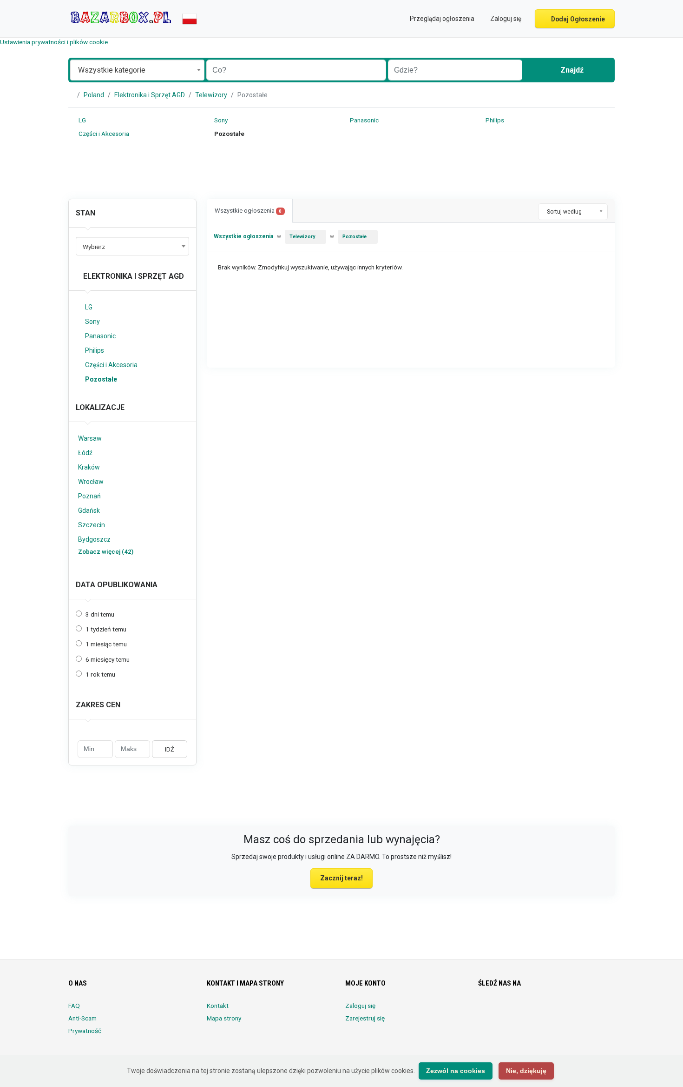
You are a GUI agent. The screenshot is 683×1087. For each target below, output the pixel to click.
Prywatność (84, 1030)
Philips (494, 120)
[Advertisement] (341, 170)
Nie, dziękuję (526, 1070)
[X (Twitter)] (497, 1011)
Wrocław (91, 481)
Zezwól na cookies (455, 1070)
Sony (220, 120)
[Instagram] (510, 1011)
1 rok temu (100, 674)
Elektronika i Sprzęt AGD (149, 95)
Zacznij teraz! (341, 878)
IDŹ (169, 749)
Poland (94, 95)
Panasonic (363, 120)
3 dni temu (99, 614)
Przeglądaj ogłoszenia (441, 18)
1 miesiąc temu (106, 644)
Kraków (89, 467)
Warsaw (90, 438)
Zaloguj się (360, 1005)
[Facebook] (484, 1011)
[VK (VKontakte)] (588, 1011)
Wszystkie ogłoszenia (248, 210)
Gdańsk (89, 510)
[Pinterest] (536, 1011)
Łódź (85, 452)
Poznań (89, 496)
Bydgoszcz (94, 539)
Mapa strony (224, 1018)
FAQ (74, 1005)
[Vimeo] (575, 1011)
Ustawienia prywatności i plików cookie (54, 42)
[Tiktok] (549, 1011)
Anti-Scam (82, 1018)
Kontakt (218, 1005)
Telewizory (211, 95)
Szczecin (91, 525)
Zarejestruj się (365, 1018)
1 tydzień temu (105, 629)
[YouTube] (562, 1011)
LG (81, 120)
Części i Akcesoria (103, 133)
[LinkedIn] (523, 1011)
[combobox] (137, 70)
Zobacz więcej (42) (105, 551)
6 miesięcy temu (107, 659)
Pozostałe (101, 379)
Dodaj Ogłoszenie (577, 19)
